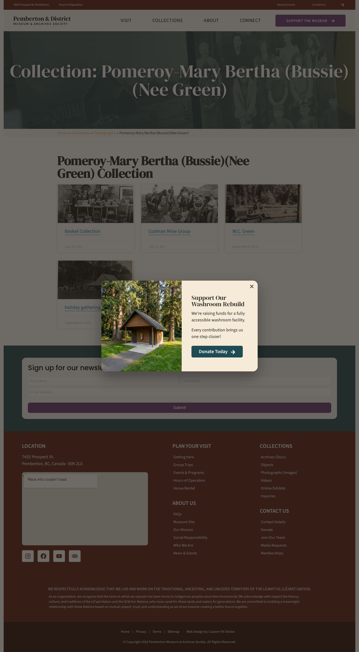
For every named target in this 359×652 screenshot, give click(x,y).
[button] (251, 286)
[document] (179, 326)
